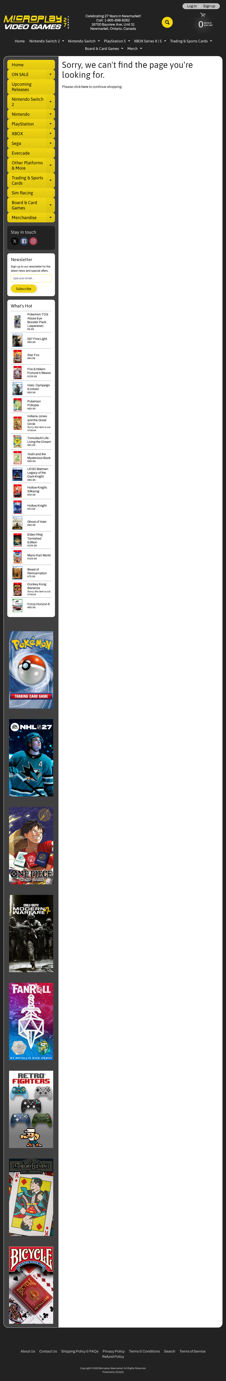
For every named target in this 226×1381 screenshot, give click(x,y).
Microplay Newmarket (111, 1368)
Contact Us (48, 1351)
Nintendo (33, 115)
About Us (28, 1351)
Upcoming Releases (22, 86)
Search (169, 1351)
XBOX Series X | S (150, 42)
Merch (135, 49)
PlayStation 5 (117, 42)
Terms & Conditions (144, 1351)
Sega (33, 144)
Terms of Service (192, 1351)
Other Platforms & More (33, 165)
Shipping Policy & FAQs (79, 1351)
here (84, 87)
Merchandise (33, 218)
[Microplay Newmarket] (37, 22)
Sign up (209, 6)
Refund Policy (113, 1356)
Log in (192, 6)
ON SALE (33, 75)
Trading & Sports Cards (191, 42)
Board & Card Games (104, 49)
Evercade (21, 152)
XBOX (33, 134)
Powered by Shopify (113, 1372)
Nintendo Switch (84, 42)
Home (20, 41)
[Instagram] (33, 241)
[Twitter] (15, 241)
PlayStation (33, 125)
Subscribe (23, 289)
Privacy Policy (114, 1351)
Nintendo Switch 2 (47, 42)
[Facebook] (24, 241)
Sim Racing (22, 192)
